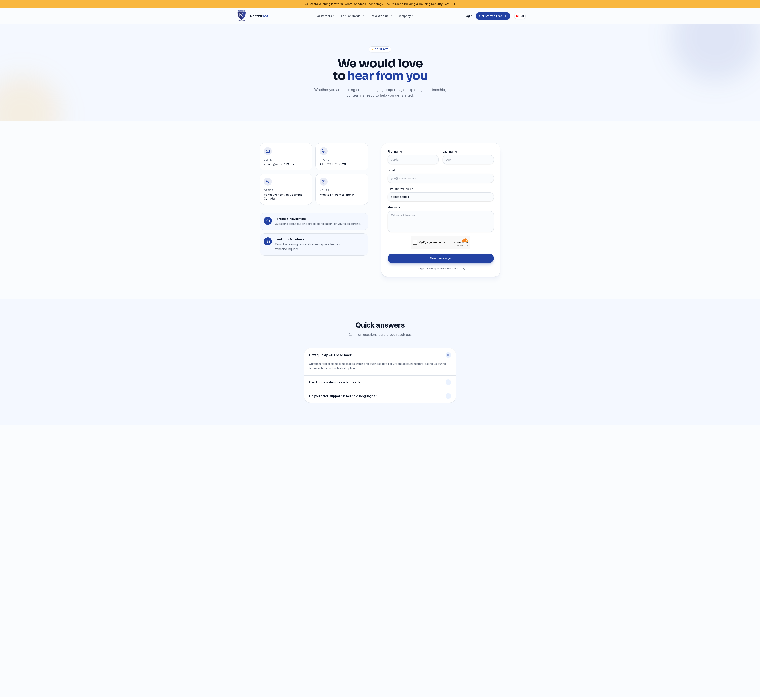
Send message (440, 258)
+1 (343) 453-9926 (333, 164)
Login (468, 16)
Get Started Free (491, 16)
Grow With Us (379, 16)
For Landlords (350, 16)
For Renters (324, 16)
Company (404, 16)
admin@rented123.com (279, 164)
